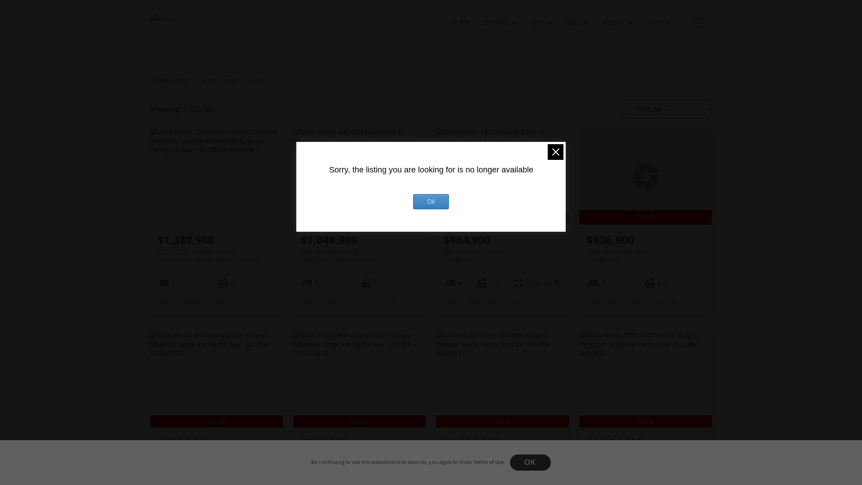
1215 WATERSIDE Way (620, 458)
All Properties (169, 80)
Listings (495, 22)
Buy (538, 22)
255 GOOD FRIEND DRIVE (207, 255)
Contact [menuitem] (662, 22)
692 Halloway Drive (472, 255)
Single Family (219, 80)
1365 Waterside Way (617, 255)
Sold (255, 80)
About (614, 22)
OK (530, 462)
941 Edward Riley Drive (191, 458)
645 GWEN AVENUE (342, 255)
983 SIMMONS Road (474, 458)
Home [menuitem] (461, 22)
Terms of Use (488, 462)
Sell (574, 22)
